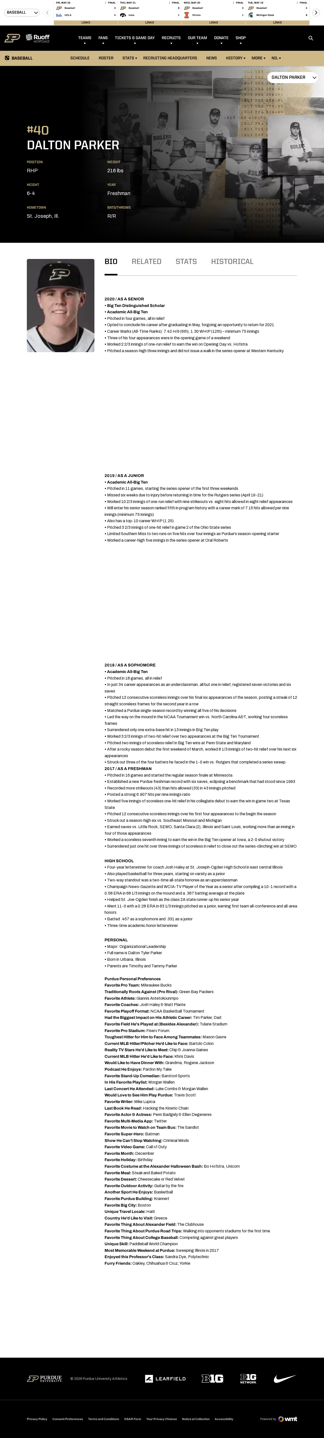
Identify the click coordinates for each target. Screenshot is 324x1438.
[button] (316, 12)
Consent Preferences (67, 1419)
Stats (128, 58)
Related (146, 262)
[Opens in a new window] (165, 1379)
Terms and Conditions (103, 1419)
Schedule (80, 58)
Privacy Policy (37, 1419)
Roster (106, 58)
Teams (84, 38)
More (257, 58)
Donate (221, 38)
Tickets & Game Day (135, 38)
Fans (103, 38)
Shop (241, 38)
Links (86, 22)
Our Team (197, 38)
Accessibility (224, 1419)
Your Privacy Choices (161, 1419)
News (211, 58)
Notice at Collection (196, 1419)
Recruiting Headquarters (170, 58)
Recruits (171, 38)
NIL (275, 58)
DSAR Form (132, 1419)
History (234, 58)
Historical (232, 262)
